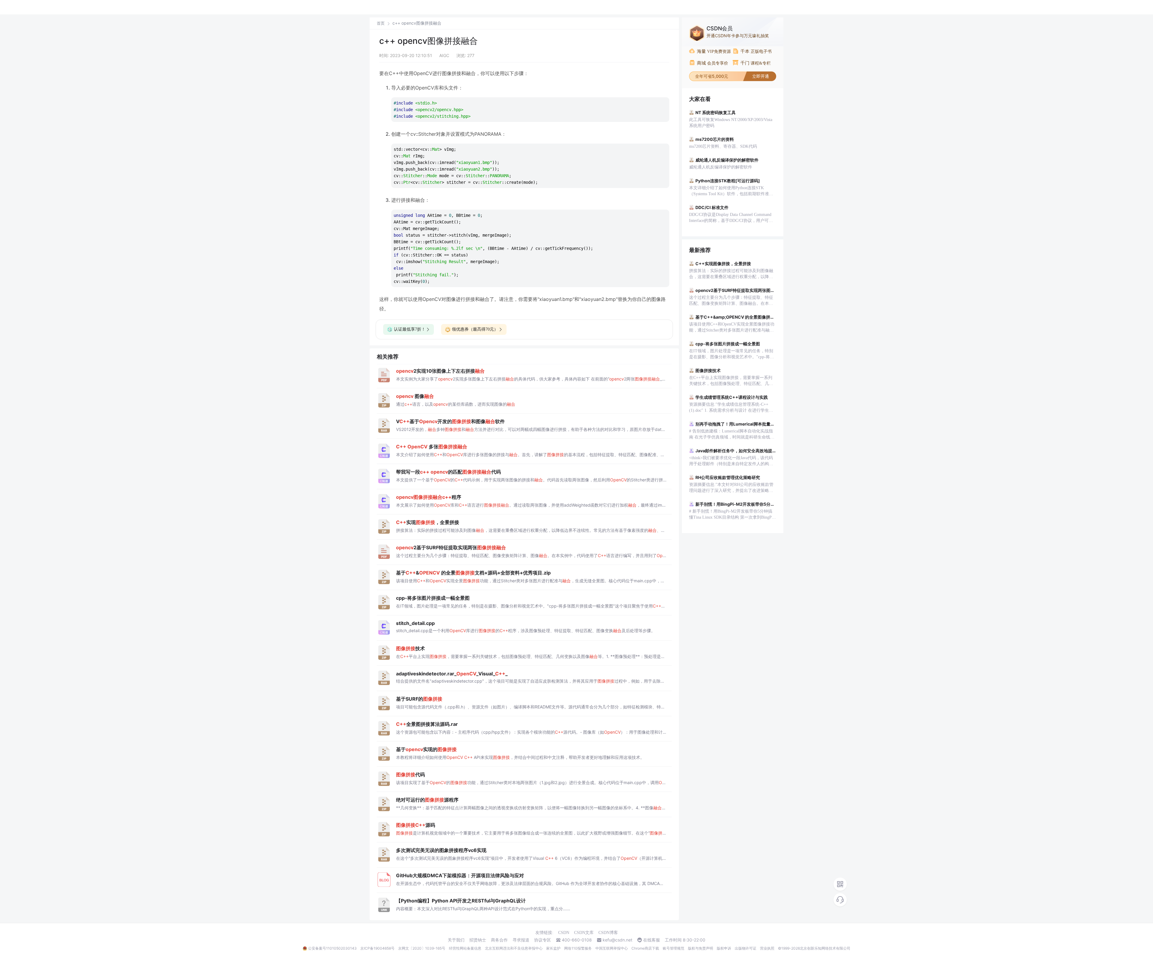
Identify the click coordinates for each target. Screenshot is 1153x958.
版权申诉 (724, 948)
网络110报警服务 (578, 948)
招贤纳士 (477, 940)
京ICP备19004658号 (377, 948)
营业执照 (767, 948)
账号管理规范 (673, 948)
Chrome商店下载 (645, 948)
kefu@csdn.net (617, 940)
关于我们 (456, 940)
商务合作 (499, 940)
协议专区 (542, 940)
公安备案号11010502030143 (332, 948)
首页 (381, 23)
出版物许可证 (745, 948)
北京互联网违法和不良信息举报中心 (514, 948)
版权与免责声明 (700, 948)
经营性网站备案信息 (465, 948)
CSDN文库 (584, 932)
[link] (381, 23)
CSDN (563, 932)
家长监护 (553, 948)
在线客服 (651, 940)
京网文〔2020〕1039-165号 (421, 948)
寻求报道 (521, 940)
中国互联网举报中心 (611, 948)
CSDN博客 (608, 932)
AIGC (444, 55)
